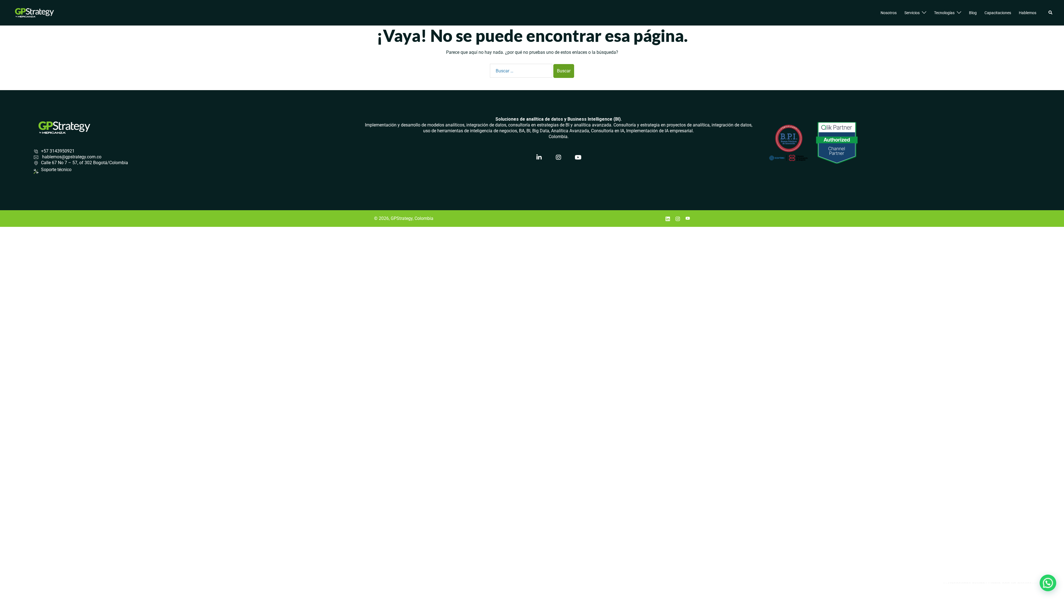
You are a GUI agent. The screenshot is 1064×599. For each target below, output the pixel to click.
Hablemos (1027, 13)
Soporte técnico (56, 169)
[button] (1050, 13)
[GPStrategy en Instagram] (558, 157)
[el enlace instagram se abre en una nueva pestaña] (678, 218)
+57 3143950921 (58, 151)
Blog (973, 13)
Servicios (912, 13)
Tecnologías (944, 13)
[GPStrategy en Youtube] (578, 157)
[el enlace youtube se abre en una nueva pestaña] (688, 218)
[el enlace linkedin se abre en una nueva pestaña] (668, 218)
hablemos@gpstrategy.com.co (71, 156)
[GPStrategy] (34, 12)
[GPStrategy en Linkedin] (539, 157)
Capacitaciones (997, 13)
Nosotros (889, 13)
